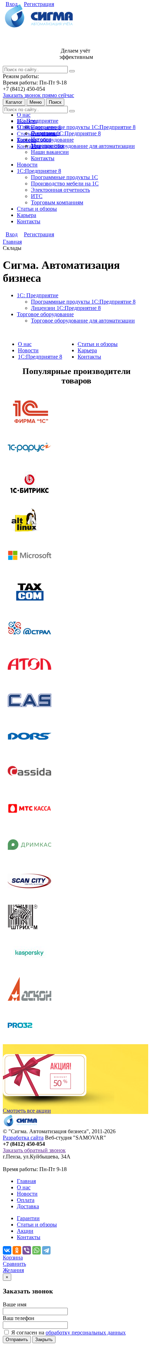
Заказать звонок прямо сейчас (38, 95)
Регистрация (39, 4)
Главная (26, 1181)
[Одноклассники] (17, 1250)
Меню (35, 102)
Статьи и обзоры (37, 209)
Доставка (28, 1206)
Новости (27, 165)
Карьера (26, 215)
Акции (25, 1231)
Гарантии (28, 1218)
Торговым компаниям (57, 202)
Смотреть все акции (27, 1111)
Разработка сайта (23, 1138)
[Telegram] (46, 1250)
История (41, 139)
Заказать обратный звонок (34, 1150)
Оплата (25, 1200)
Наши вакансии (50, 152)
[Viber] (26, 1250)
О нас (24, 115)
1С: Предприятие (37, 121)
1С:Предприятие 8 (39, 171)
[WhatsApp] (36, 1250)
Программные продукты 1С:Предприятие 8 (83, 127)
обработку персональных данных (86, 1332)
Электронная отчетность (60, 190)
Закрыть (44, 1339)
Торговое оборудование (45, 314)
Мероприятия (47, 146)
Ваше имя (14, 1304)
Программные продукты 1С (64, 177)
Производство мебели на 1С (65, 183)
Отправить (17, 1339)
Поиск (55, 102)
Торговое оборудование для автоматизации (83, 146)
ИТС (36, 196)
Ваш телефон (18, 1318)
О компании (45, 133)
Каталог (14, 102)
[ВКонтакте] (7, 1250)
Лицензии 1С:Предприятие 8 (66, 133)
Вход (12, 4)
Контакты (28, 146)
